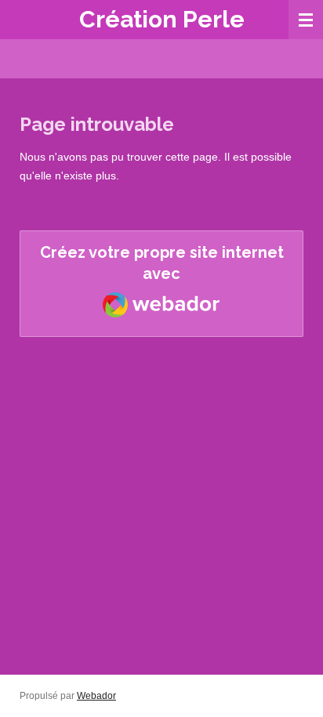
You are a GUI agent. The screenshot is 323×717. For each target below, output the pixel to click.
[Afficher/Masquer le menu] (306, 19)
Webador (96, 695)
